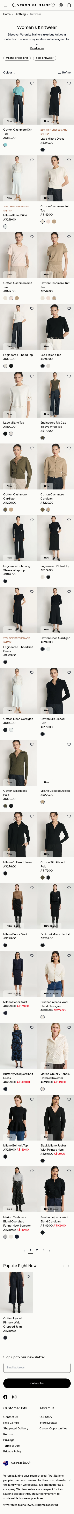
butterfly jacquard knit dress (18, 1076)
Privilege (8, 1440)
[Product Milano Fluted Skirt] (18, 178)
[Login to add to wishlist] (31, 83)
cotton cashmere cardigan (15, 496)
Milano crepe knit (17, 58)
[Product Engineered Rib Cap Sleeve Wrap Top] (55, 395)
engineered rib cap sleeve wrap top (53, 425)
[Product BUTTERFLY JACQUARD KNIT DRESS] (18, 1046)
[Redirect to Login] (52, 5)
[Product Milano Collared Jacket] (55, 763)
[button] (14, 5)
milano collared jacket (55, 791)
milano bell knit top (15, 1145)
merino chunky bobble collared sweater (55, 1076)
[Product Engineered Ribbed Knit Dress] (18, 610)
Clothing (20, 14)
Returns (8, 1434)
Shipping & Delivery (15, 1428)
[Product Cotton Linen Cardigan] (55, 610)
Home (7, 14)
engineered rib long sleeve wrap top (16, 568)
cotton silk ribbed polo (52, 721)
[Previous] (5, 101)
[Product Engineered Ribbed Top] (18, 327)
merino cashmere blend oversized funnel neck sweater (17, 1221)
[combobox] (9, 73)
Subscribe (37, 1383)
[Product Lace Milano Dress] (55, 102)
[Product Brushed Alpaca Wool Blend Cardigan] (55, 974)
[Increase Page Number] (49, 1250)
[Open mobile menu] (5, 5)
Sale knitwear (44, 58)
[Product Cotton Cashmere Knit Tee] (18, 102)
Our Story (45, 1417)
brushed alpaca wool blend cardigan (54, 1004)
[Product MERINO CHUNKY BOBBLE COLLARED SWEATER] (55, 1046)
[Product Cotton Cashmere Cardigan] (18, 466)
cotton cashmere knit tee (17, 132)
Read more (37, 48)
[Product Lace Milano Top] (55, 327)
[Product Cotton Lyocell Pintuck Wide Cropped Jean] (16, 1292)
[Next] (32, 101)
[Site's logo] (33, 5)
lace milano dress (52, 139)
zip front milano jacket (55, 934)
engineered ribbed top (18, 355)
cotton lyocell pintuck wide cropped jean (12, 1322)
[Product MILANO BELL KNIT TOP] (18, 1118)
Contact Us (10, 1417)
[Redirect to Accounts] (60, 5)
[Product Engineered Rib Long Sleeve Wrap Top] (18, 538)
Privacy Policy (12, 1451)
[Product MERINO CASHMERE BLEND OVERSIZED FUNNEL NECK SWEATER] (18, 1189)
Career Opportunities (53, 1428)
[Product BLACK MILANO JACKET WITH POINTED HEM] (55, 1118)
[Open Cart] (69, 5)
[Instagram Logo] (14, 1397)
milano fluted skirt (15, 215)
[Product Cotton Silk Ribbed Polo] (55, 691)
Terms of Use (11, 1446)
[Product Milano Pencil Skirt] (18, 906)
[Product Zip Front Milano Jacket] (55, 906)
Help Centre (11, 1423)
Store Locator (48, 1423)
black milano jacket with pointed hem (53, 1147)
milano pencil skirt (15, 934)
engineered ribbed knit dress (18, 649)
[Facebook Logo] (5, 1397)
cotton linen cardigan (55, 638)
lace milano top (50, 355)
